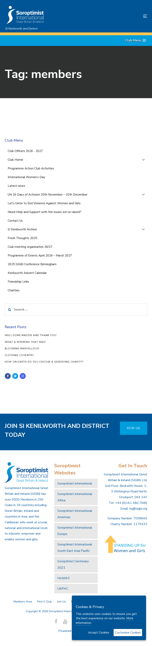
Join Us (61, 601)
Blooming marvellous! (22, 348)
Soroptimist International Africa (74, 497)
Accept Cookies (98, 633)
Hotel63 (63, 578)
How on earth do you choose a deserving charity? (44, 361)
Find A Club (44, 601)
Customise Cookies (128, 633)
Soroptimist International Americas (74, 514)
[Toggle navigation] (123, 16)
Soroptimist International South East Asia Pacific (74, 547)
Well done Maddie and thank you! (31, 335)
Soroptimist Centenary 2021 (73, 564)
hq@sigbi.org (138, 508)
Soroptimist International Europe (74, 530)
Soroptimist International (74, 483)
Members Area (22, 601)
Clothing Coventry (19, 355)
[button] (135, 40)
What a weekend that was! (25, 342)
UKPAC (62, 588)
